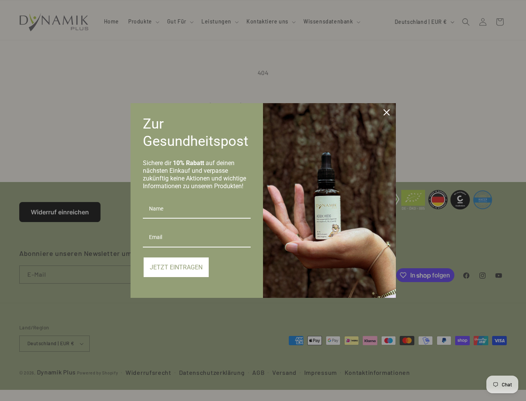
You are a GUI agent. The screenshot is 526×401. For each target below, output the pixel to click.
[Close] (386, 112)
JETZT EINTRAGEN (176, 267)
